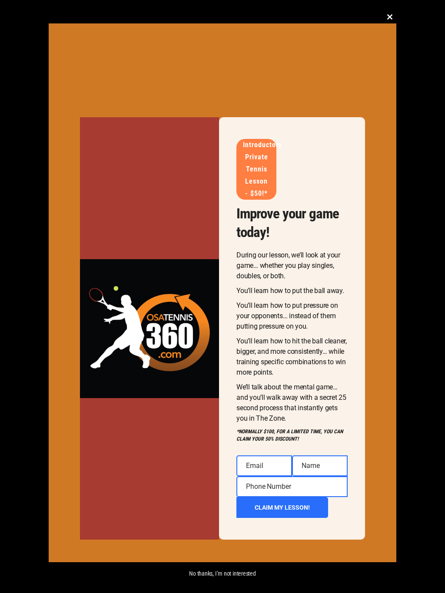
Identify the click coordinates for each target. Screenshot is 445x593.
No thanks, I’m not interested (222, 573)
